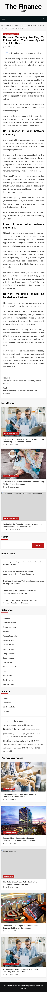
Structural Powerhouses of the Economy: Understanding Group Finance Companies (18, 572)
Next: (20, 391)
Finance (6, 631)
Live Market (7, 662)
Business (6, 618)
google (26, 733)
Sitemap (6, 711)
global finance (7, 734)
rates (41, 744)
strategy (31, 748)
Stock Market (8, 680)
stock (25, 747)
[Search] (44, 19)
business (19, 721)
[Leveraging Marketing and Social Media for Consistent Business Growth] (23, 777)
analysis (5, 722)
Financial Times (9, 645)
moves (5, 744)
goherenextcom (17, 733)
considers (13, 725)
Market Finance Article (11, 34)
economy (30, 725)
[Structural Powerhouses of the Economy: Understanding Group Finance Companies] (23, 820)
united (4, 751)
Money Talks (7, 676)
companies (6, 725)
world (9, 751)
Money (5, 671)
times (37, 748)
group (32, 734)
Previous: (22, 381)
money (35, 740)
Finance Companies (10, 636)
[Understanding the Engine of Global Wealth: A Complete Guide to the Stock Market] (23, 908)
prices (37, 744)
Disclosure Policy (9, 707)
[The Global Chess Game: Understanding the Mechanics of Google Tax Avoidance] (23, 864)
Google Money (8, 658)
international (6, 736)
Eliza (6, 47)
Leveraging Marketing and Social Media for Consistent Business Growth (23, 563)
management (28, 737)
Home (5, 698)
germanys (38, 729)
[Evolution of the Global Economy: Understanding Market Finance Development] (23, 464)
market (8, 740)
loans (21, 737)
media (22, 741)
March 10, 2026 (14, 487)
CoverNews (33, 985)
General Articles (9, 649)
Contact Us (7, 702)
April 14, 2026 (14, 444)
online (10, 744)
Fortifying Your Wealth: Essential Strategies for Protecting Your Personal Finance (20, 601)
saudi (4, 748)
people (20, 744)
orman (15, 744)
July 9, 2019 (13, 47)
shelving (15, 748)
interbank (37, 733)
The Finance (23, 6)
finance (8, 729)
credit (24, 725)
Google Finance (9, 654)
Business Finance (9, 623)
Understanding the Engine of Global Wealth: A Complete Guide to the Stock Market (20, 592)
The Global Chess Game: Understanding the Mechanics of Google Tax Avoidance (23, 582)
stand (19, 748)
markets (16, 741)
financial (19, 729)
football (28, 729)
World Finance (8, 684)
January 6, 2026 (15, 529)
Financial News (8, 640)
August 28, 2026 (15, 799)
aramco (11, 722)
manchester (36, 736)
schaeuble (9, 748)
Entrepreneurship (9, 627)
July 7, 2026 (13, 843)
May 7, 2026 (13, 931)
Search (4, 536)
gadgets (33, 729)
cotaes (19, 725)
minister (27, 741)
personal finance (28, 744)
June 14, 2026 (14, 887)
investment (14, 737)
